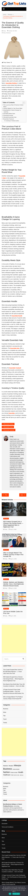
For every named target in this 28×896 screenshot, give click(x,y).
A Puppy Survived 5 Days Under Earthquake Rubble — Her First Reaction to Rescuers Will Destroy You (13, 691)
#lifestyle (17, 765)
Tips (4, 715)
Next (22, 495)
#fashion (5, 765)
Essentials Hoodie (8, 115)
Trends (5, 722)
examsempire (16, 769)
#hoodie (11, 765)
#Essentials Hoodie (8, 427)
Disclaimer (4, 823)
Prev (6, 495)
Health (20, 772)
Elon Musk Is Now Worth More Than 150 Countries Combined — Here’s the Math (14, 685)
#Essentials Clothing (8, 424)
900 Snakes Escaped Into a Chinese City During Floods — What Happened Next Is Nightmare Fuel (13, 678)
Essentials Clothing (11, 83)
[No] (26, 890)
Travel (4, 719)
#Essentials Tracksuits (9, 430)
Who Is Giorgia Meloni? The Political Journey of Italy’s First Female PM (13, 554)
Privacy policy (16, 893)
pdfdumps (21, 775)
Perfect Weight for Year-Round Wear (13, 108)
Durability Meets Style (9, 113)
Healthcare (6, 775)
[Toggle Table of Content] (23, 103)
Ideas (4, 32)
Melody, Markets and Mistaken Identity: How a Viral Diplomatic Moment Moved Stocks (13, 584)
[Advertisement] (14, 639)
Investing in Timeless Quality (12, 120)
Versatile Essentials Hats (10, 117)
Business (8, 32)
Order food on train (15, 775)
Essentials (12, 413)
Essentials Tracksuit (8, 119)
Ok (10, 893)
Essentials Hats (14, 348)
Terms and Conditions (7, 827)
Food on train (13, 772)
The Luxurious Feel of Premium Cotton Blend (13, 105)
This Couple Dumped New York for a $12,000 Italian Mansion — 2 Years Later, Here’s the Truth (13, 671)
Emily (4, 30)
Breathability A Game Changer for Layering (12, 110)
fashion (6, 772)
